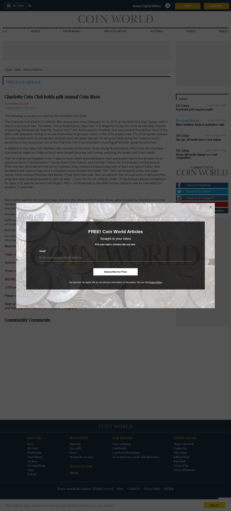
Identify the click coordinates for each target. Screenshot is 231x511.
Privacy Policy (155, 282)
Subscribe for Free (115, 271)
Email (43, 251)
